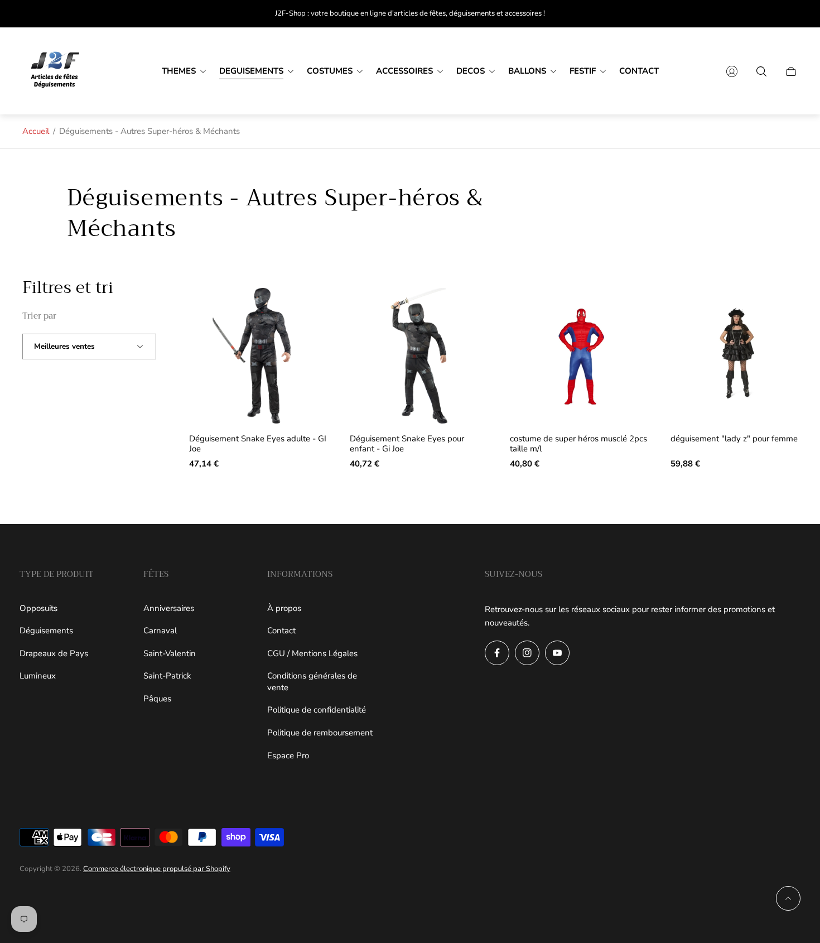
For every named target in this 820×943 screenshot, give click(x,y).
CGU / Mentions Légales (312, 653)
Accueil (35, 131)
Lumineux (38, 675)
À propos (284, 608)
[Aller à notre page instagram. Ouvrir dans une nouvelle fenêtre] (527, 653)
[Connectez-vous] (732, 71)
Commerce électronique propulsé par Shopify (156, 869)
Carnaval (160, 630)
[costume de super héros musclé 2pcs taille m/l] (579, 356)
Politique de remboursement (320, 732)
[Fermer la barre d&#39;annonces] (792, 14)
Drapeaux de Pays (54, 653)
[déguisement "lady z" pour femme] (740, 356)
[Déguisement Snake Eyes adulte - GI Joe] (259, 356)
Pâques (157, 698)
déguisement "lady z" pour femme (734, 439)
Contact (281, 630)
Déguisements (46, 630)
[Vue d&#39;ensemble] (310, 306)
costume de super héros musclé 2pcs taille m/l (578, 444)
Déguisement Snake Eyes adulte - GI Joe (257, 444)
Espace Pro (288, 755)
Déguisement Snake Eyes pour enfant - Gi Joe (407, 444)
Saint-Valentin (169, 653)
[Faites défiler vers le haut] (788, 898)
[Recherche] (761, 71)
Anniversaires (168, 608)
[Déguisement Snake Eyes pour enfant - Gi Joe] (419, 356)
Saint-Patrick (167, 675)
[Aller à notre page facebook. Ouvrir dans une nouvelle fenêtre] (497, 653)
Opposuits (38, 608)
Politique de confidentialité (316, 709)
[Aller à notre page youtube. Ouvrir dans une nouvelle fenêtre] (557, 653)
